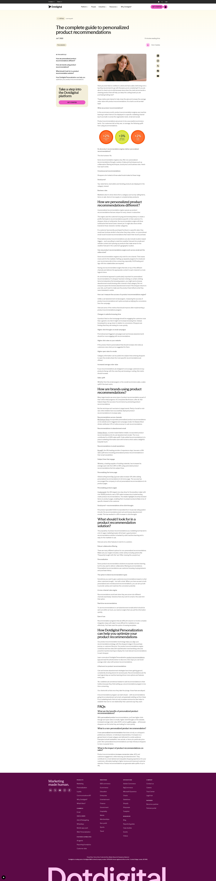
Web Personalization (83, 832)
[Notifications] (158, 2)
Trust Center (150, 792)
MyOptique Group (104, 420)
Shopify (125, 803)
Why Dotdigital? (126, 7)
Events (125, 832)
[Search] (162, 2)
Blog (124, 820)
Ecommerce (104, 788)
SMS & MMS (81, 816)
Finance (102, 803)
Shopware (126, 807)
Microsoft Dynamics (129, 792)
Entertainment (105, 799)
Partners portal (151, 808)
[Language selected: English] (155, 2)
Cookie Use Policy (104, 857)
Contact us (150, 784)
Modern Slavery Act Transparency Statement (119, 857)
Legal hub (149, 795)
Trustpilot (126, 811)
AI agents (80, 841)
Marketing (80, 784)
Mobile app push (82, 828)
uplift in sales (131, 722)
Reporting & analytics (84, 845)
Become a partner (152, 804)
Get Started (72, 102)
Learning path (69, 18)
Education (103, 792)
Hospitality (103, 811)
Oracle (125, 795)
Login (166, 1)
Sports (102, 827)
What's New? (81, 803)
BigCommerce (128, 788)
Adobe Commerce (129, 784)
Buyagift (100, 450)
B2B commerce (105, 784)
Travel (102, 831)
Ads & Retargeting (83, 820)
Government (104, 807)
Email (78, 812)
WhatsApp (80, 824)
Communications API (84, 795)
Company (50, 1)
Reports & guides (129, 824)
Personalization (61, 45)
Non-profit (103, 823)
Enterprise (103, 795)
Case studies (127, 828)
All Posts (61, 18)
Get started (157, 7)
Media (102, 815)
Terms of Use (97, 857)
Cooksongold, (102, 492)
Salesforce (126, 799)
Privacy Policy (90, 857)
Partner (59, 1)
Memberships (104, 819)
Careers (149, 788)
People (93, 7)
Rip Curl (114, 477)
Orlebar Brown (102, 433)
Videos (125, 836)
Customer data (82, 848)
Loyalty (79, 792)
